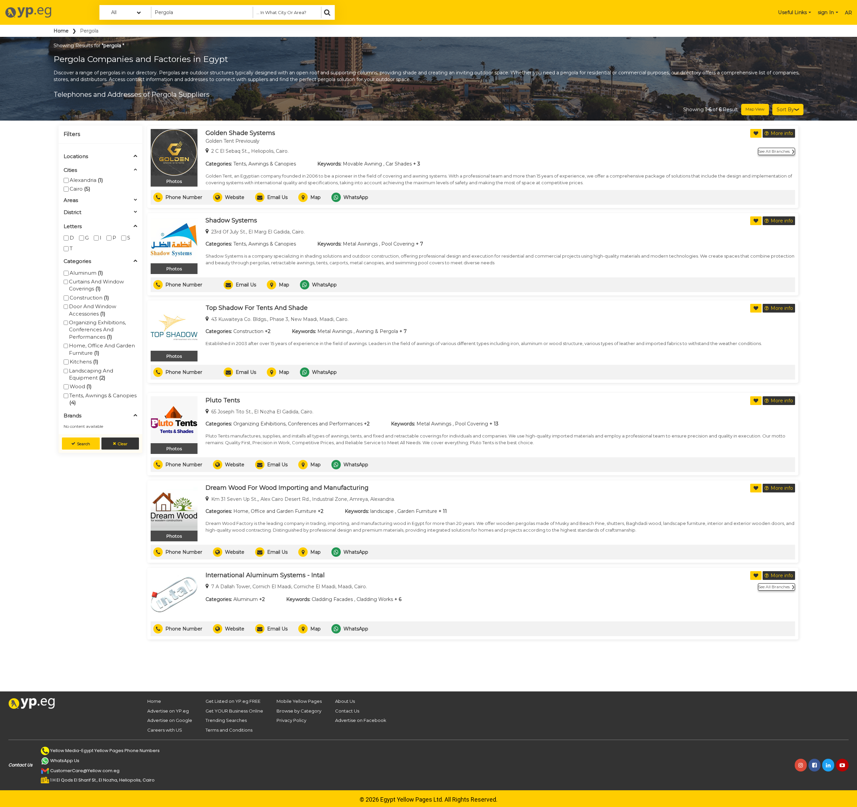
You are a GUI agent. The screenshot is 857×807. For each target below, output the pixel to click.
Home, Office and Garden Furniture (102, 349)
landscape (382, 511)
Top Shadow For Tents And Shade (257, 308)
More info (782, 133)
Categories (77, 261)
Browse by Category (299, 711)
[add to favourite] (756, 133)
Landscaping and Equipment (91, 374)
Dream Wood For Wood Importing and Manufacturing (287, 487)
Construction (89, 297)
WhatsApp (355, 197)
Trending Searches (226, 720)
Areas (71, 200)
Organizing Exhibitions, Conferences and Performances (97, 329)
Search (83, 443)
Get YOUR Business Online (234, 711)
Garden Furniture (417, 511)
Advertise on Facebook (360, 720)
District (72, 212)
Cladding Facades (332, 599)
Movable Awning (362, 164)
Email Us (277, 197)
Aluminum (86, 273)
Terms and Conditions (229, 730)
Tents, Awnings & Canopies (103, 399)
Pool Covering (397, 244)
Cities (70, 170)
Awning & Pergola (377, 331)
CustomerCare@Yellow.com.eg (85, 770)
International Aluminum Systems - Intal (265, 575)
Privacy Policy (291, 720)
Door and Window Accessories (92, 310)
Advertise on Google (169, 720)
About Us (345, 701)
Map (315, 197)
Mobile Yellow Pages (299, 701)
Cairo (80, 189)
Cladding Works (375, 599)
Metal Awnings (360, 244)
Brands (72, 416)
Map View (755, 109)
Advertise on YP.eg (168, 711)
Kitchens (84, 361)
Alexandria (86, 180)
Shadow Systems (231, 220)
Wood (81, 386)
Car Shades (399, 164)
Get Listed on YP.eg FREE (233, 701)
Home (61, 31)
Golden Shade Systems (240, 133)
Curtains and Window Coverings (96, 285)
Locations (76, 156)
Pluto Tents (223, 400)
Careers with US (164, 730)
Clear (123, 443)
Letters (73, 226)
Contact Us (347, 711)
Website (234, 197)
